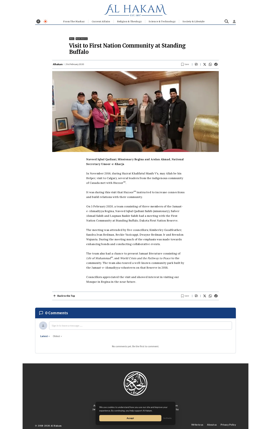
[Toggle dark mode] (45, 21)
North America (81, 39)
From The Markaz (74, 21)
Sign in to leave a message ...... (67, 325)
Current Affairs (101, 21)
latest (44, 336)
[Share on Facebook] (216, 64)
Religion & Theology (129, 21)
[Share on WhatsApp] (210, 64)
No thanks (167, 418)
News (72, 39)
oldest (56, 336)
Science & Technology (162, 21)
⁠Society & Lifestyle (194, 21)
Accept (130, 418)
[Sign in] (234, 21)
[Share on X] (204, 64)
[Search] (227, 21)
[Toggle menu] (38, 21)
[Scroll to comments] (196, 64)
